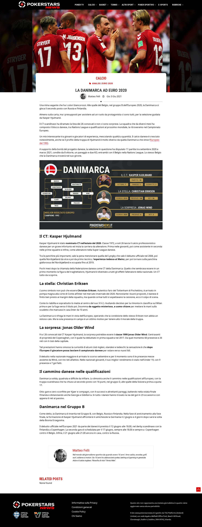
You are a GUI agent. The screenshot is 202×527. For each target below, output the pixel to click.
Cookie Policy (78, 511)
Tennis (114, 5)
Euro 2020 (107, 83)
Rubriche (176, 5)
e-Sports (163, 5)
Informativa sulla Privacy (84, 502)
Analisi (96, 83)
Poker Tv (79, 5)
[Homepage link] (39, 5)
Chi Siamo (77, 516)
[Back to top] (198, 489)
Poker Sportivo (146, 5)
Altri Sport (128, 5)
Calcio (91, 5)
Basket (102, 5)
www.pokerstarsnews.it (144, 513)
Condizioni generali (82, 507)
